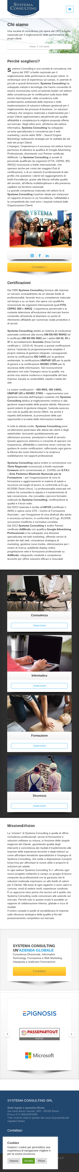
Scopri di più (39, 625)
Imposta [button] (14, 1160)
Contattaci (38, 267)
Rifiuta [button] (41, 1160)
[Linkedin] (47, 255)
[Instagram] (32, 255)
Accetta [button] (28, 1160)
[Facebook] (39, 255)
